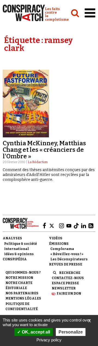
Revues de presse (65, 264)
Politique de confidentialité (21, 306)
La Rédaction (38, 162)
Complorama (62, 249)
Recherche (69, 273)
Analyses (12, 238)
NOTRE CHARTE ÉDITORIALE (18, 285)
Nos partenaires (21, 293)
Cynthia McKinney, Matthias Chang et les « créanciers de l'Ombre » (44, 150)
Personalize (71, 332)
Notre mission (19, 278)
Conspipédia (15, 259)
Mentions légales (23, 298)
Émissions (59, 244)
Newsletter (64, 288)
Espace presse (65, 283)
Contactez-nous (68, 278)
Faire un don (69, 293)
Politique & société (20, 244)
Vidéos (55, 238)
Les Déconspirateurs (69, 259)
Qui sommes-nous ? (23, 272)
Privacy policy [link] (49, 340)
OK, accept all (35, 332)
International (16, 249)
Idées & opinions (19, 254)
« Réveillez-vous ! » (66, 254)
